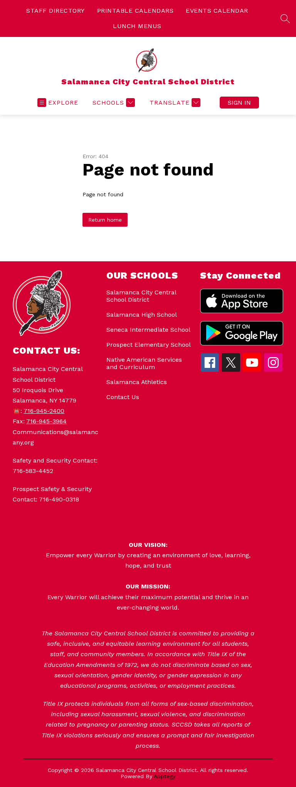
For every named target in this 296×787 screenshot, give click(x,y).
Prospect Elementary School (148, 344)
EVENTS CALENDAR (217, 10)
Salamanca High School (141, 314)
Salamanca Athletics (136, 382)
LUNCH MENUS (137, 26)
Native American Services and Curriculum (144, 363)
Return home (105, 220)
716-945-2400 (44, 410)
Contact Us (122, 397)
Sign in (239, 102)
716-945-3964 (46, 421)
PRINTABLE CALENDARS (135, 10)
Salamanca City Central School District (141, 296)
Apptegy (164, 776)
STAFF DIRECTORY (55, 10)
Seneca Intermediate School (148, 329)
